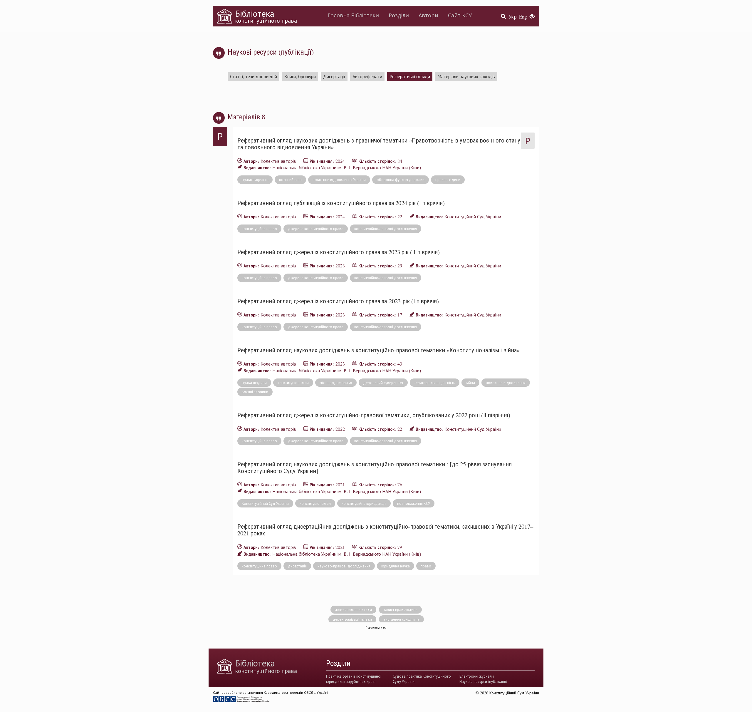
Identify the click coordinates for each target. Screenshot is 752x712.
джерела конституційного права (315, 228)
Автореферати (367, 76)
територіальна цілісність (434, 382)
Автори (428, 15)
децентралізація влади (352, 619)
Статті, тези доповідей (253, 76)
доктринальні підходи (353, 609)
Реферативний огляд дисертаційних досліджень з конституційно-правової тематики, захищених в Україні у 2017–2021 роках (385, 529)
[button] (532, 16)
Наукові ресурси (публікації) (483, 681)
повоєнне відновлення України (339, 179)
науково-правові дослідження (344, 566)
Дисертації (334, 76)
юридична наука (395, 566)
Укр (513, 16)
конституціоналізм (293, 382)
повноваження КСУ (413, 503)
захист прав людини (400, 609)
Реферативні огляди (410, 76)
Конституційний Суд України (265, 503)
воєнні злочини (255, 391)
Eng (523, 16)
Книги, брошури (300, 76)
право (426, 566)
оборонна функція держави (400, 179)
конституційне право (259, 228)
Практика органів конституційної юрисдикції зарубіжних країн (353, 679)
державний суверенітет (383, 382)
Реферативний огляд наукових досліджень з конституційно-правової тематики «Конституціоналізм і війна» (378, 350)
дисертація (297, 566)
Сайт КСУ (460, 15)
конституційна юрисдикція (364, 503)
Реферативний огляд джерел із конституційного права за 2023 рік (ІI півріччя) (338, 252)
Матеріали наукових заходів (466, 76)
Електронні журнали (476, 676)
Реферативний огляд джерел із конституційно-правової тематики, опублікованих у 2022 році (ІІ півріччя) (373, 415)
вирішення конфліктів (401, 619)
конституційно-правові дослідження (385, 228)
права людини (447, 179)
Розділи (399, 15)
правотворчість (255, 179)
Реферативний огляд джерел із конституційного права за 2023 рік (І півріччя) (338, 301)
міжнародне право (336, 382)
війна (470, 382)
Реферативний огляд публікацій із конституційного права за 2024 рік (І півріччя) (341, 203)
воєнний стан (290, 179)
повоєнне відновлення (506, 382)
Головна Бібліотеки (353, 15)
